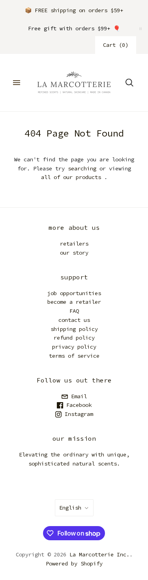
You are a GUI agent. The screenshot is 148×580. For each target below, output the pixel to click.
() (115, 44)
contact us (74, 319)
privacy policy (74, 346)
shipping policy (74, 328)
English (70, 507)
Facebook (77, 404)
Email (77, 396)
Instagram (77, 413)
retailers (74, 243)
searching (82, 168)
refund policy (74, 337)
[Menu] (16, 82)
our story (74, 252)
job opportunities (74, 293)
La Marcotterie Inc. (99, 554)
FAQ (74, 310)
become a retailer (74, 301)
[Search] (129, 82)
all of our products (71, 177)
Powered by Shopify (74, 563)
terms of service (74, 355)
